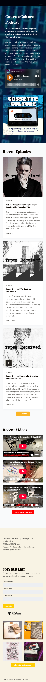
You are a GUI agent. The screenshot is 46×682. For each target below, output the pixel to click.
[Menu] (41, 3)
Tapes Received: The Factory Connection (18, 290)
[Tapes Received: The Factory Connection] (23, 261)
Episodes (9, 201)
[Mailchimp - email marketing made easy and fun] (23, 613)
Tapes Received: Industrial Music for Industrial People (22, 377)
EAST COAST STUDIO (11, 544)
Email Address (8, 581)
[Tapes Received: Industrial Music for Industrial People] (23, 348)
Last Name (7, 596)
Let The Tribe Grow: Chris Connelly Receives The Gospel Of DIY (21, 205)
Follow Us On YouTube (23, 512)
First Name (7, 589)
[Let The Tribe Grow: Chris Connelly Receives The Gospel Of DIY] (23, 177)
